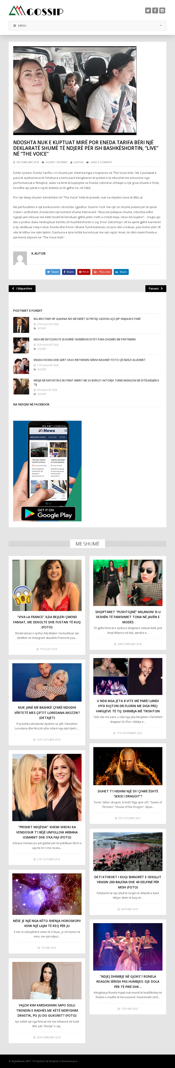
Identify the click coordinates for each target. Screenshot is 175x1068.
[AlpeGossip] (36, 10)
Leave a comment (101, 162)
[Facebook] (155, 10)
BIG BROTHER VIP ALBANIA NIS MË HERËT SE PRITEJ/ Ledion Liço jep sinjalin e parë (87, 319)
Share (70, 272)
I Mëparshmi (24, 288)
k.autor (78, 162)
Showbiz (62, 162)
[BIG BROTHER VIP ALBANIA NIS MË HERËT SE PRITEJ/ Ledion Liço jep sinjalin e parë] (21, 325)
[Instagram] (162, 10)
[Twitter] (148, 10)
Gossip (50, 162)
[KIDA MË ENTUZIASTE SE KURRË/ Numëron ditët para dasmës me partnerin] (21, 345)
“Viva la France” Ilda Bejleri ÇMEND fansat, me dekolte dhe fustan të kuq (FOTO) (47, 622)
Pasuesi (154, 288)
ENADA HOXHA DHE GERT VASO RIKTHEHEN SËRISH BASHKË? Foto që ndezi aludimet (90, 360)
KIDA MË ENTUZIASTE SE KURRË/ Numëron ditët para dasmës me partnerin (85, 339)
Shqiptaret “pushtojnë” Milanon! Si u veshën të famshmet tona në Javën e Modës (128, 617)
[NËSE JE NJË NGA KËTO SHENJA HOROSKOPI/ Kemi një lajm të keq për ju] (47, 894)
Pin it (85, 272)
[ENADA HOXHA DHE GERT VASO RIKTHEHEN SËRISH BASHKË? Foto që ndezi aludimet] (21, 366)
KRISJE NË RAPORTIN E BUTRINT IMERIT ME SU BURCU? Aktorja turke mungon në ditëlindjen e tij (96, 382)
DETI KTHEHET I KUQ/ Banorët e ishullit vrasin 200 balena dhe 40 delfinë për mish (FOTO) (127, 882)
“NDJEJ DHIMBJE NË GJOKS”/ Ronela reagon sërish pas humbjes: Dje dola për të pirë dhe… (127, 981)
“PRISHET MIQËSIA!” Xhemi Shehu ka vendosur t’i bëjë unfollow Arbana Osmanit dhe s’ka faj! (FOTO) (47, 832)
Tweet (55, 272)
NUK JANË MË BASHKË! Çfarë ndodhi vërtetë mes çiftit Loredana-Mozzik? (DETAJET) (47, 712)
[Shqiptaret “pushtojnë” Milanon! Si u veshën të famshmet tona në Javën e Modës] (127, 583)
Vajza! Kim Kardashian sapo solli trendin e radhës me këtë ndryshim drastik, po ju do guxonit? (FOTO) (47, 1010)
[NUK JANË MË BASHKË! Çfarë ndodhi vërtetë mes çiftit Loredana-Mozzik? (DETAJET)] (47, 682)
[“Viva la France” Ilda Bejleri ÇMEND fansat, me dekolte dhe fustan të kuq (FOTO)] (47, 585)
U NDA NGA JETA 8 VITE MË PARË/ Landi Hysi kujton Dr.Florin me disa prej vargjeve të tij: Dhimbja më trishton (128, 706)
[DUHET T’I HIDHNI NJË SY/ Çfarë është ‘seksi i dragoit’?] (127, 766)
